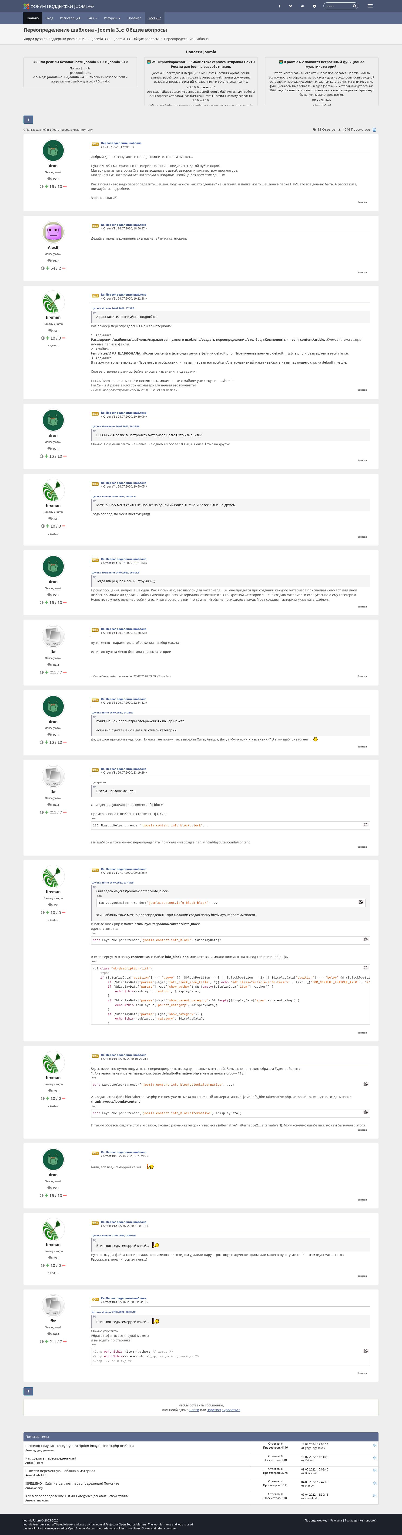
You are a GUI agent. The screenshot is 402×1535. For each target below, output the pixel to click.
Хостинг (154, 18)
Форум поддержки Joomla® (62, 6)
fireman (53, 317)
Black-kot (311, 1473)
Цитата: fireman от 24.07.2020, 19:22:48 (116, 426)
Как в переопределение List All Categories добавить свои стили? (76, 1496)
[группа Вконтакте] (302, 6)
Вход (49, 18)
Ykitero (38, 1462)
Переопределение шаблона (121, 143)
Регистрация (70, 18)
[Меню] (370, 6)
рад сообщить (80, 73)
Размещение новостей (361, 1520)
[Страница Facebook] (279, 6)
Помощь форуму (316, 1520)
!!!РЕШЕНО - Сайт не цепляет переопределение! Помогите (72, 1483)
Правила (134, 18)
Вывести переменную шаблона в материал (60, 1471)
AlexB (53, 247)
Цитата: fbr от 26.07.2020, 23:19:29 (113, 882)
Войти (194, 1410)
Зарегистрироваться (223, 1410)
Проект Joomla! (80, 68)
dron (53, 165)
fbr (53, 651)
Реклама (336, 1520)
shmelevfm (41, 1500)
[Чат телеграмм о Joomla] (314, 6)
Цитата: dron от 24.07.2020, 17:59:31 (114, 308)
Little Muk (40, 1475)
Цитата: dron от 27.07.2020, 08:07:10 (114, 1235)
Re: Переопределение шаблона (123, 224)
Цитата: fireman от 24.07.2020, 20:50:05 (116, 572)
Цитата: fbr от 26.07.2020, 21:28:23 (113, 712)
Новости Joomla (201, 52)
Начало (33, 18)
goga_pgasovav (44, 1450)
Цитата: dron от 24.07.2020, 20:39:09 (114, 496)
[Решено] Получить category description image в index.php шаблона (79, 1445)
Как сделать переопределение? (50, 1458)
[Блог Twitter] (290, 6)
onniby (38, 1488)
